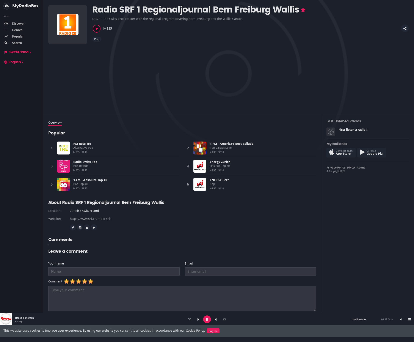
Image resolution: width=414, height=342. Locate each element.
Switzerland (16, 52)
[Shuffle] (189, 319)
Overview (55, 122)
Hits (212, 166)
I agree (213, 331)
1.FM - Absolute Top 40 (90, 180)
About (361, 167)
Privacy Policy (335, 167)
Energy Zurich (220, 162)
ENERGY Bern (219, 180)
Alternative (80, 148)
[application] (207, 319)
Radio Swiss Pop (85, 162)
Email (189, 263)
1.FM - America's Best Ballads (231, 144)
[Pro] (303, 10)
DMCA (351, 167)
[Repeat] (224, 319)
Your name (56, 263)
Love (228, 148)
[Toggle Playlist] (409, 319)
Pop (96, 39)
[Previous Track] (198, 319)
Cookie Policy (195, 330)
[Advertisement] (177, 75)
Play (63, 148)
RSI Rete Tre (82, 144)
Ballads (220, 148)
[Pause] (207, 319)
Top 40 (225, 166)
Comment (56, 281)
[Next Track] (215, 319)
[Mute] (401, 319)
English (12, 62)
